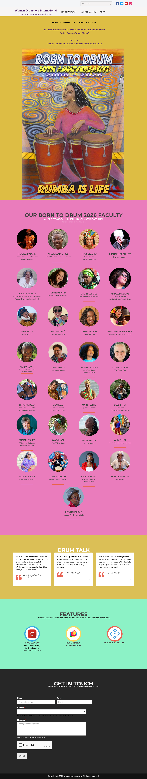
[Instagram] (130, 3)
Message (21, 720)
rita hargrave (73, 512)
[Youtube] (126, 3)
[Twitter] (121, 3)
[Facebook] (117, 3)
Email (60, 698)
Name (20, 698)
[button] (77, 11)
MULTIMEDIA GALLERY (115, 642)
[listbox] (51, 711)
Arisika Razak (89, 476)
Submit (22, 756)
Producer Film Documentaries (73, 515)
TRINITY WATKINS (120, 476)
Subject (21, 708)
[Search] (109, 3)
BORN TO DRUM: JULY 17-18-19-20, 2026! (74, 22)
